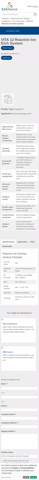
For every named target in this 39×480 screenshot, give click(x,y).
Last (2, 401)
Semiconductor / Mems (13, 31)
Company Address (9, 423)
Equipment (6, 21)
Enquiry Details (8, 431)
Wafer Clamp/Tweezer (10, 324)
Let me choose (6, 477)
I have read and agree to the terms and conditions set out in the (15, 462)
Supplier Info (6, 58)
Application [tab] (22, 242)
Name (4, 384)
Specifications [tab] (8, 242)
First (2, 393)
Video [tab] (32, 242)
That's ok (33, 477)
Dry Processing (18, 21)
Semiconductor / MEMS (20, 19)
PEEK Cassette (8, 352)
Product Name (7, 452)
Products (5, 19)
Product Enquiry (7, 48)
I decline (26, 477)
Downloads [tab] (7, 246)
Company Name (8, 414)
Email (4, 406)
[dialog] (19, 471)
